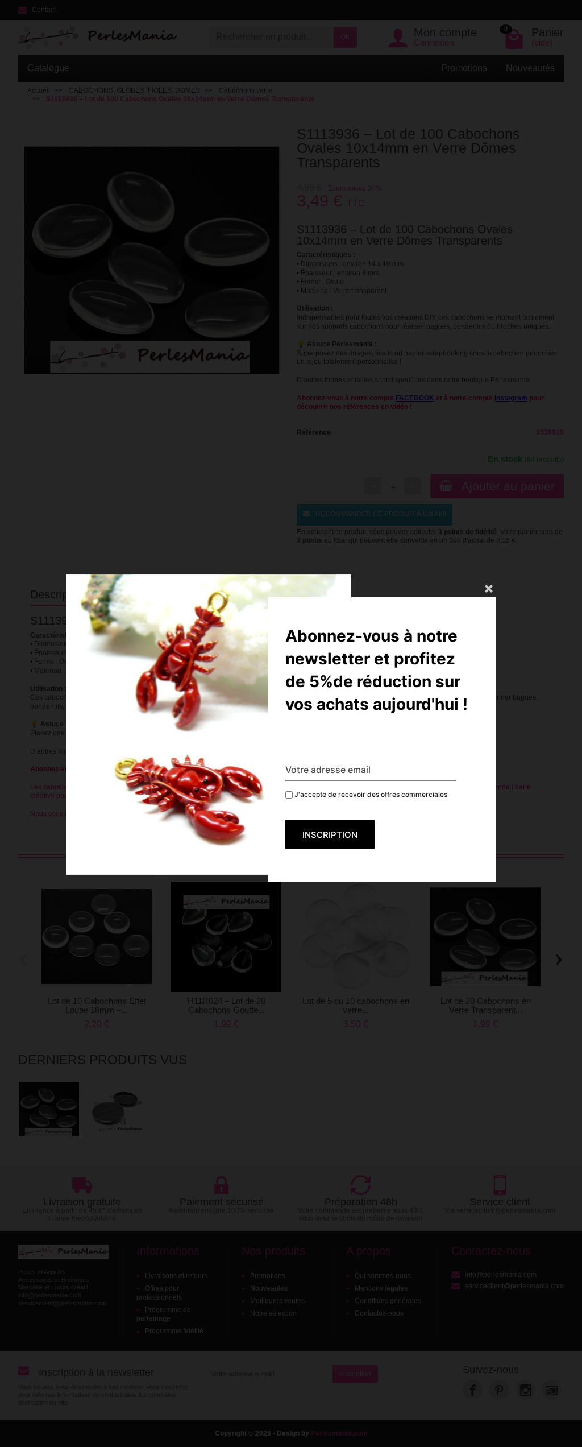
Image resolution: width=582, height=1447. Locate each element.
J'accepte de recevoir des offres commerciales (370, 794)
